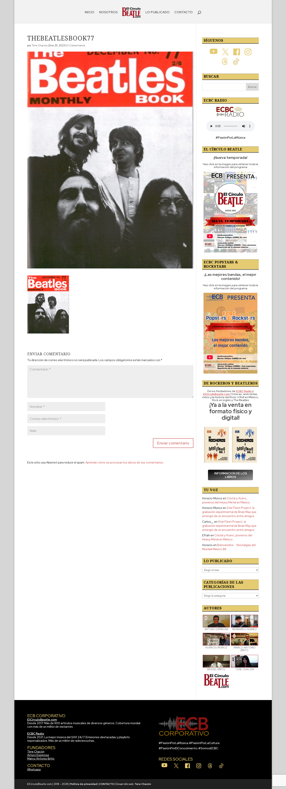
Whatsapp (34, 769)
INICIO (89, 12)
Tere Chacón (35, 752)
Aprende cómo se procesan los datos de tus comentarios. (124, 462)
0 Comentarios (76, 45)
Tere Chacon (39, 45)
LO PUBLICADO (158, 12)
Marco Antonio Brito (40, 759)
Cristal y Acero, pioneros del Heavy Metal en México (226, 500)
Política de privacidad (83, 784)
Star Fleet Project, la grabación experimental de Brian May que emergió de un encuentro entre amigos (229, 512)
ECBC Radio (35, 734)
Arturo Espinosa (38, 755)
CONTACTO (184, 12)
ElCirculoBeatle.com (42, 720)
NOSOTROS (108, 12)
